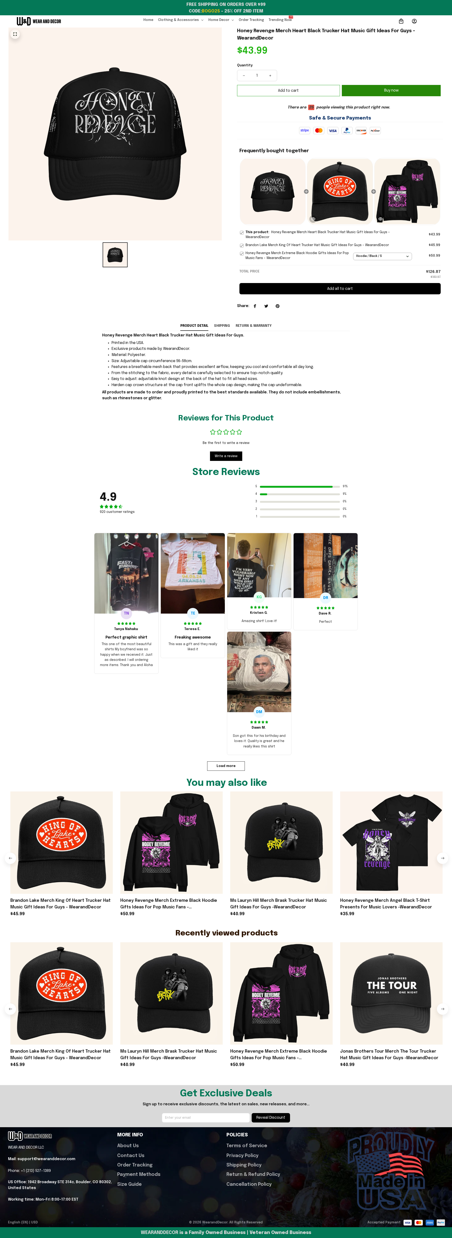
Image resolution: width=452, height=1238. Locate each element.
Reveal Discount (270, 1118)
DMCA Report (52, 1222)
